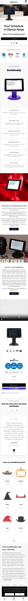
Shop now (14, 229)
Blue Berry (21, 372)
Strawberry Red (10, 372)
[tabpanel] (7, 501)
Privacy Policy (7, 579)
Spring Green (14, 372)
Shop (3, 585)
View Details (14, 38)
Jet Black (6, 372)
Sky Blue (17, 372)
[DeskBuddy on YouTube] (16, 43)
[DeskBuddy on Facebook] (11, 43)
